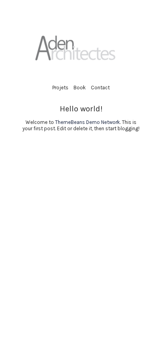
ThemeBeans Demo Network (87, 122)
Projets (60, 87)
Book (80, 87)
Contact (100, 87)
